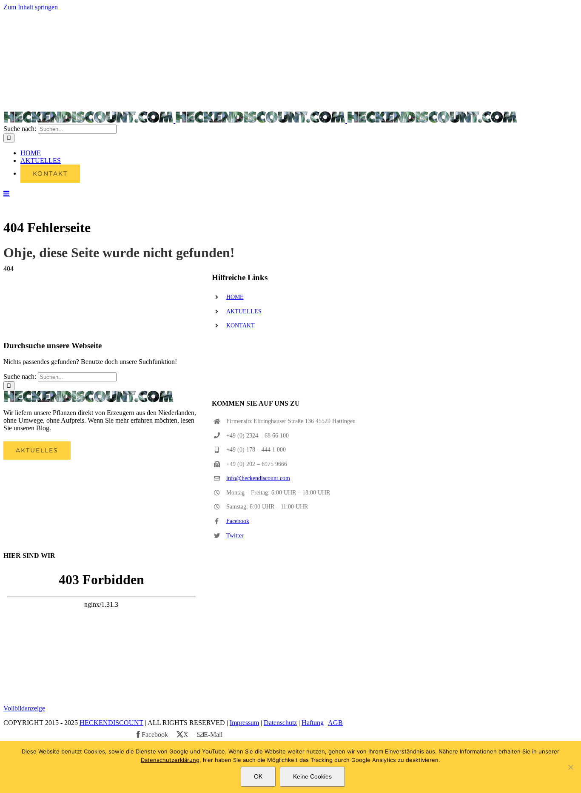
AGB (335, 722)
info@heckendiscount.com (258, 478)
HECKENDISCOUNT (111, 722)
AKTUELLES (244, 311)
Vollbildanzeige (24, 708)
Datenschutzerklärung (170, 759)
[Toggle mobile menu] (6, 193)
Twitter (235, 535)
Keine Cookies (312, 776)
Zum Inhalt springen (30, 7)
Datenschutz (280, 722)
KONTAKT (240, 325)
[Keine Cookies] (570, 767)
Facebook (237, 521)
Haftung (313, 722)
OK (258, 776)
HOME (235, 297)
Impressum (244, 722)
